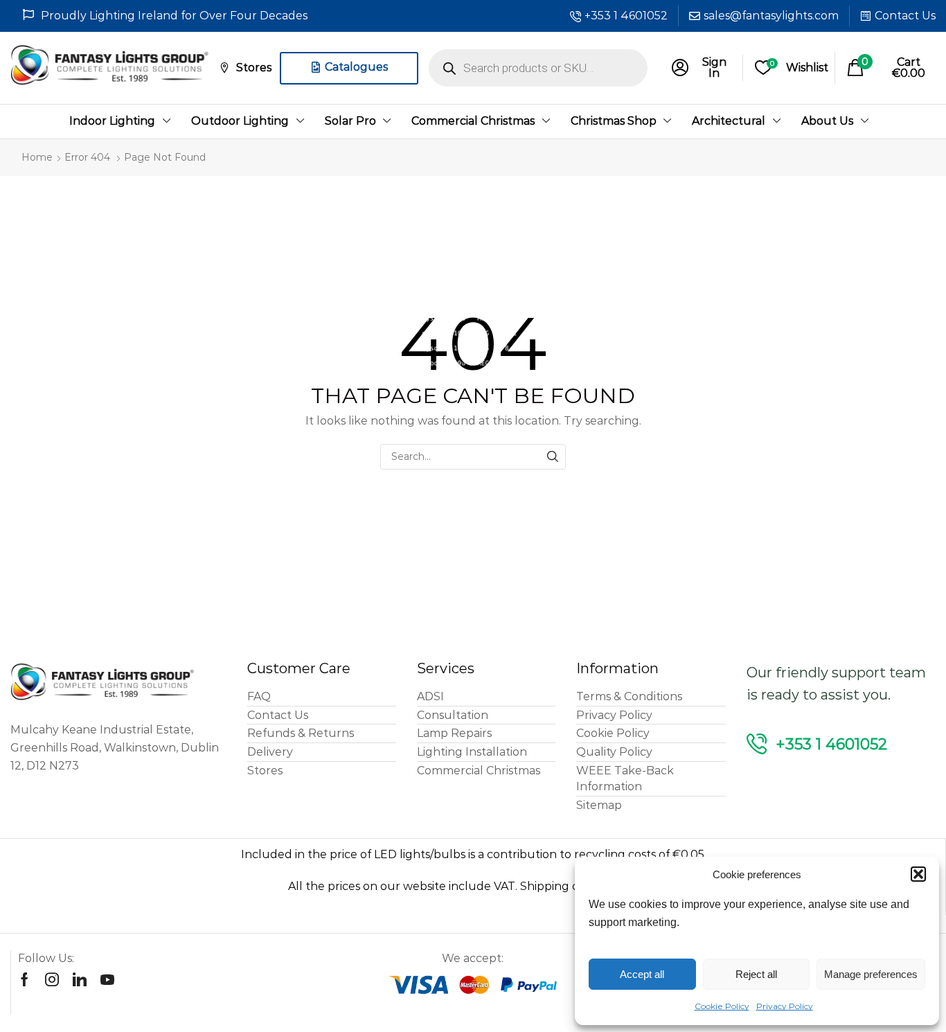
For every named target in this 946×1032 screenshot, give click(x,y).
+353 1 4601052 (626, 15)
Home (37, 157)
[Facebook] (24, 979)
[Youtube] (107, 979)
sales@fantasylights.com (771, 15)
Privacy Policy (784, 1006)
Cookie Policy (722, 1006)
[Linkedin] (80, 979)
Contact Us (905, 15)
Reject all (756, 974)
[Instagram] (52, 979)
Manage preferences (871, 974)
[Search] (553, 457)
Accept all (642, 974)
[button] (918, 874)
